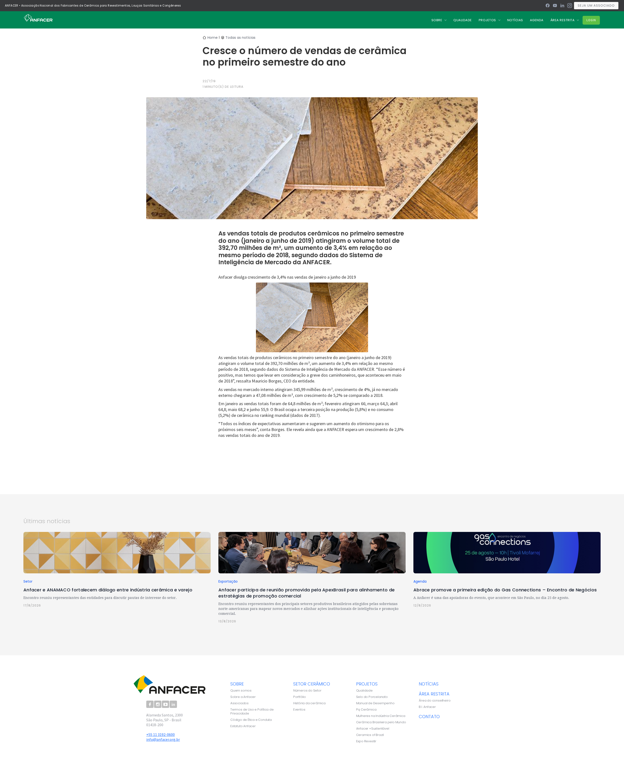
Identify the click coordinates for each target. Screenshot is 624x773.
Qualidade (364, 691)
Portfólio (299, 697)
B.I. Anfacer (427, 707)
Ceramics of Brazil (370, 735)
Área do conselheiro (434, 701)
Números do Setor (307, 691)
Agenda (537, 20)
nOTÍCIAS (515, 20)
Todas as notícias (240, 37)
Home (212, 37)
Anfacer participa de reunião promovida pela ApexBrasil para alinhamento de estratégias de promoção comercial (306, 593)
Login (591, 20)
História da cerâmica (309, 703)
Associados (239, 703)
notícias (429, 684)
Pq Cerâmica (366, 710)
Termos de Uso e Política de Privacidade (252, 711)
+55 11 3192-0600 (160, 734)
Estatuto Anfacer (243, 726)
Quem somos (241, 691)
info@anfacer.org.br (163, 739)
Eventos (299, 710)
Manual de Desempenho (375, 703)
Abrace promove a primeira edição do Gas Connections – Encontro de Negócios (505, 590)
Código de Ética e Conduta (251, 720)
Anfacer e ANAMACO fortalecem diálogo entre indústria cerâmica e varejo (107, 590)
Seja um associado (596, 5)
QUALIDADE (462, 20)
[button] (439, 20)
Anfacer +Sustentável (372, 729)
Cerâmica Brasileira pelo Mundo (381, 722)
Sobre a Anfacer (243, 697)
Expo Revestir (366, 741)
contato (429, 716)
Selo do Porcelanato (372, 697)
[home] (38, 17)
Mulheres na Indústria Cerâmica (380, 716)
